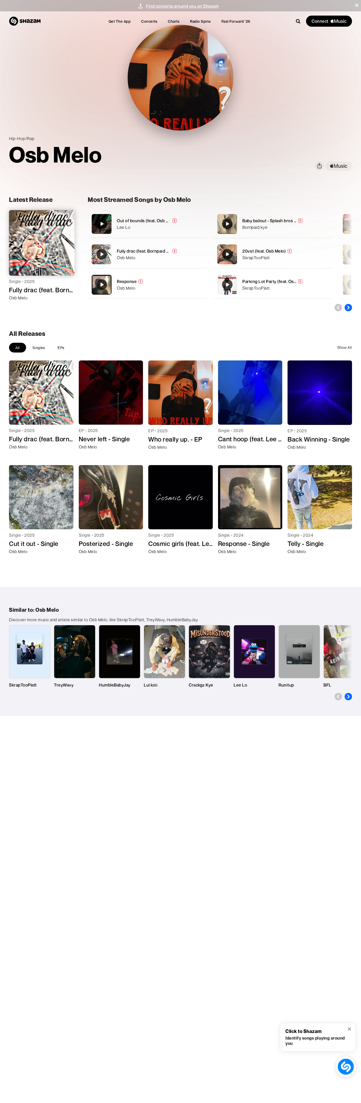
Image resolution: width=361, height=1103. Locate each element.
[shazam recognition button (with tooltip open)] (346, 1067)
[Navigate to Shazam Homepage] (25, 21)
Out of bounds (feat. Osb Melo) (147, 220)
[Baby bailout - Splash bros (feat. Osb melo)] (272, 224)
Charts (173, 21)
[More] (199, 224)
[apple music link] (338, 166)
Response (127, 281)
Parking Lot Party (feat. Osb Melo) (275, 281)
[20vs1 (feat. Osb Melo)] (272, 254)
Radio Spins (200, 21)
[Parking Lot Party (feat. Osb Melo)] (272, 285)
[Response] (147, 285)
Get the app (120, 21)
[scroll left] (338, 307)
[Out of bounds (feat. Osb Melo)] (147, 224)
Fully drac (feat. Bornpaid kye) (146, 251)
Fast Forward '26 (235, 21)
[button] (356, 5)
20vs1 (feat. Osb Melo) (264, 251)
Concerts (149, 21)
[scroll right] (348, 307)
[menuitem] (119, 21)
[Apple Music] (18, 307)
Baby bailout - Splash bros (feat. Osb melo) (283, 220)
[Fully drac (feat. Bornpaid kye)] (147, 254)
